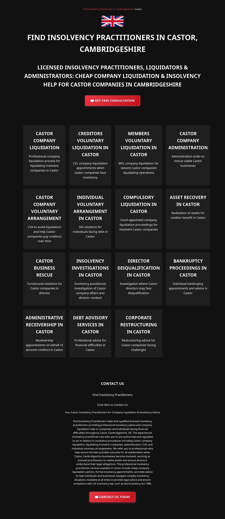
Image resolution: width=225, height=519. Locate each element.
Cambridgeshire (124, 9)
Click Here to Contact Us (112, 405)
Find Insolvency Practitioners (98, 9)
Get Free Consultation (112, 100)
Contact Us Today (112, 497)
